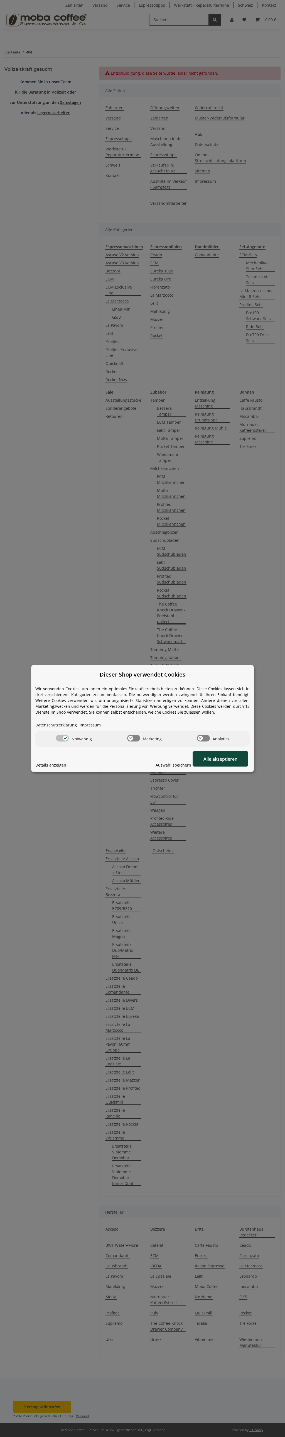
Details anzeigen (50, 765)
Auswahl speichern (173, 765)
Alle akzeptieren (220, 759)
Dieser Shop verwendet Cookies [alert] (142, 674)
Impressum (90, 725)
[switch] (62, 738)
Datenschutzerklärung (56, 725)
